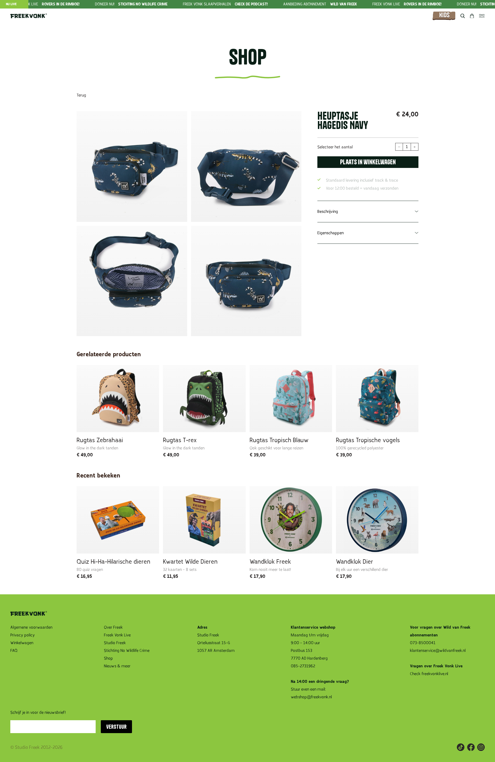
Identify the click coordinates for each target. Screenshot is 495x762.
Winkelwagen (21, 643)
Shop (108, 658)
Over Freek (113, 627)
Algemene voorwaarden (31, 627)
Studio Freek (115, 643)
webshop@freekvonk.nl (311, 697)
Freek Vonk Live (117, 635)
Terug (81, 95)
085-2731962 (303, 666)
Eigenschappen (330, 233)
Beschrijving (327, 211)
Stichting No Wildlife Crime (127, 650)
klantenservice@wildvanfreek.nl (438, 650)
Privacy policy (22, 635)
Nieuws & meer (117, 666)
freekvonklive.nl (435, 674)
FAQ (14, 650)
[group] (114, 4)
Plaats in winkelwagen (368, 162)
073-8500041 (422, 643)
